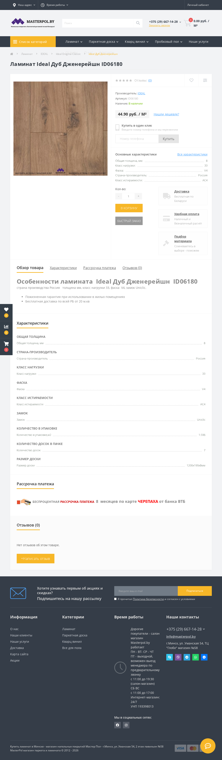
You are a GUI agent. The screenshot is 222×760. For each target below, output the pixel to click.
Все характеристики (192, 154)
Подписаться (194, 591)
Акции (15, 660)
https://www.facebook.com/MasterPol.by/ (117, 725)
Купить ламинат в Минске (27, 746)
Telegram (187, 657)
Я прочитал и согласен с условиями (156, 599)
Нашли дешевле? (166, 114)
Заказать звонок (159, 25)
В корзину (129, 208)
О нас (88, 52)
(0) (150, 80)
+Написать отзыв (35, 558)
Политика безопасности (148, 599)
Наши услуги (198, 41)
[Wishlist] (191, 80)
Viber (178, 657)
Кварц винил (72, 641)
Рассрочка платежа (99, 267)
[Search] (137, 23)
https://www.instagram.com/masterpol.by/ (126, 725)
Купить (169, 138)
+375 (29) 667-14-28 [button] (184, 629)
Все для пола (72, 648)
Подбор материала (183, 238)
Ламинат (68, 629)
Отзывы (71, 52)
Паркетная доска (74, 635)
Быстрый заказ (129, 221)
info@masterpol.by (181, 636)
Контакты (107, 52)
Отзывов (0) (132, 267)
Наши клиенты (21, 635)
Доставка (181, 191)
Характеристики (63, 267)
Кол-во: (120, 189)
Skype (169, 657)
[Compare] (205, 80)
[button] (6, 346)
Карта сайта (19, 654)
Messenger (204, 657)
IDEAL (141, 93)
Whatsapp (195, 657)
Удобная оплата (186, 214)
